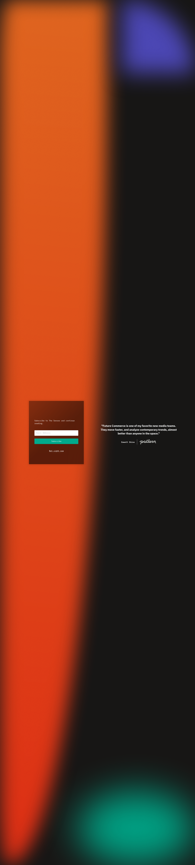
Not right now (56, 451)
